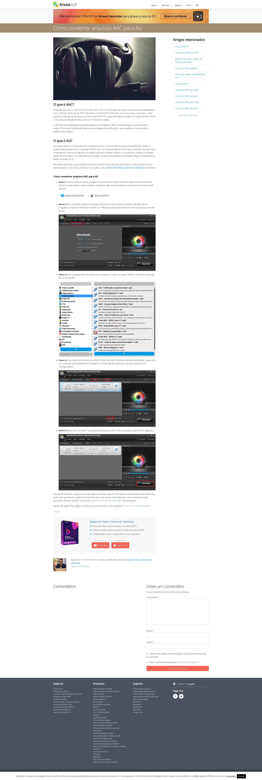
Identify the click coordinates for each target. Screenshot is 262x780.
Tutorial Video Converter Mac (143, 694)
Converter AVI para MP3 (62, 696)
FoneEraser (97, 731)
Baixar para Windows (74, 195)
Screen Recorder (99, 699)
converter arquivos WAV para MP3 (106, 500)
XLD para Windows (60, 699)
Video (153, 5)
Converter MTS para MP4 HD (64, 707)
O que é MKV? (181, 83)
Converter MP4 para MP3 (187, 52)
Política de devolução (140, 699)
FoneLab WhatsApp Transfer (103, 733)
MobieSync (97, 757)
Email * (149, 642)
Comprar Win (138, 707)
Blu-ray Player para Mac (101, 704)
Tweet (57, 511)
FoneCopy (96, 754)
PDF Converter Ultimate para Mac (105, 762)
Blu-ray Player (98, 702)
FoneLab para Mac (99, 717)
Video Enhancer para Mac (102, 696)
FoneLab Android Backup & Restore (106, 744)
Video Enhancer (99, 694)
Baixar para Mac (102, 195)
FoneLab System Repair (102, 720)
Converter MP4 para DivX (62, 704)
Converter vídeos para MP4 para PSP (190, 76)
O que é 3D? (57, 689)
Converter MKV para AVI (186, 96)
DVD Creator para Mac (101, 712)
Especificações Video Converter (144, 691)
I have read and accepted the (174, 662)
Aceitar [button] (241, 776)
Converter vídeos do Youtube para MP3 (67, 694)
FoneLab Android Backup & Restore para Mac (109, 746)
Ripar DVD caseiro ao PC (62, 712)
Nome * (150, 630)
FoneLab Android (99, 710)
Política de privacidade (187, 662)
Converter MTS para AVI (62, 710)
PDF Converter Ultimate (102, 759)
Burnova (96, 707)
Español (181, 683)
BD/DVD (165, 5)
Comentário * (152, 597)
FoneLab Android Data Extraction (105, 741)
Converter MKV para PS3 (186, 108)
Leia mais (231, 776)
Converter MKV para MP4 (187, 90)
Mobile (178, 5)
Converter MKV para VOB (187, 102)
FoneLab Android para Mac (102, 738)
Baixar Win (102, 545)
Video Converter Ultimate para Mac (106, 691)
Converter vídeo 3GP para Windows (66, 702)
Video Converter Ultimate (102, 689)
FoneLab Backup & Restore (103, 725)
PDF (188, 5)
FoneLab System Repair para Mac (105, 723)
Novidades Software (187, 115)
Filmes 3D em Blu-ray (61, 691)
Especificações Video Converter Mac (146, 696)
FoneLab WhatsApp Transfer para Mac (107, 736)
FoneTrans (97, 749)
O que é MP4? (181, 46)
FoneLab (96, 715)
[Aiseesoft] (71, 4)
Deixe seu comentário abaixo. (137, 505)
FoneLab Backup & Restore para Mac (106, 728)
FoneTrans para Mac (100, 751)
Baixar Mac (122, 545)
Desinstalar (137, 704)
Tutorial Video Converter (142, 689)
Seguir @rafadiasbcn (80, 566)
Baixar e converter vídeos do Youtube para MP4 (188, 60)
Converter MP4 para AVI (186, 68)
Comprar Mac (138, 712)
